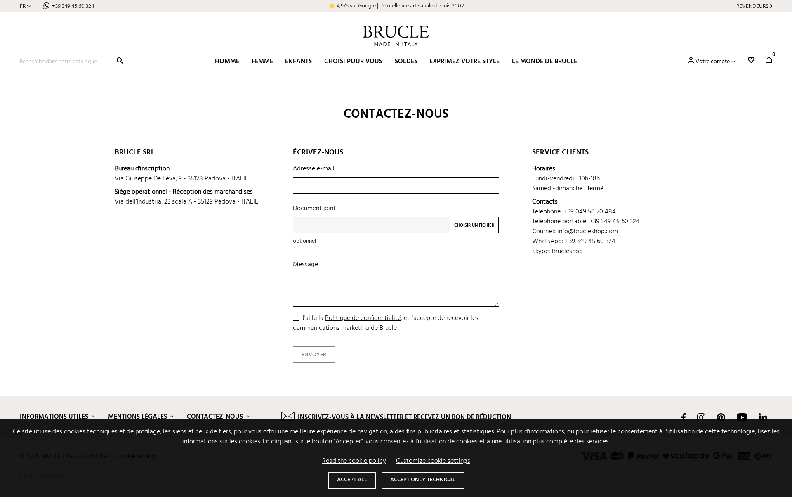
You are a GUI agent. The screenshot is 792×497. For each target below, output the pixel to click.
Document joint (314, 208)
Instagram (701, 417)
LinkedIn (763, 417)
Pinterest (721, 417)
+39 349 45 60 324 (73, 6)
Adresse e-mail (314, 168)
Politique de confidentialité (363, 318)
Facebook (683, 417)
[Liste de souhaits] (751, 60)
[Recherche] (120, 60)
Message (305, 264)
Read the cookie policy (354, 461)
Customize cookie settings (433, 461)
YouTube (742, 417)
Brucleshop (567, 251)
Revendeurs (752, 6)
